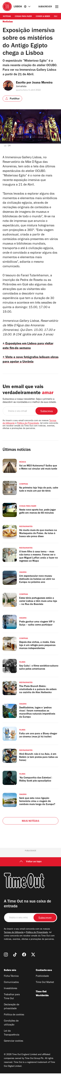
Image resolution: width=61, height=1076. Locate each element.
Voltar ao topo (33, 861)
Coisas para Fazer (23, 17)
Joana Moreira (42, 83)
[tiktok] (15, 954)
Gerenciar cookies (13, 1041)
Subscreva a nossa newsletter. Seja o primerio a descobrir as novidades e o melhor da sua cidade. (29, 401)
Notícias (7, 17)
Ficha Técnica (11, 976)
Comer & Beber (43, 17)
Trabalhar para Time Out (12, 996)
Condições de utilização (11, 1023)
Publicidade (42, 976)
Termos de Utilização (14, 933)
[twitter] (33, 954)
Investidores (10, 988)
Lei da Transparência (11, 1033)
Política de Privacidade (28, 423)
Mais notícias (30, 821)
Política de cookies (14, 1015)
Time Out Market (45, 982)
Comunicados (11, 982)
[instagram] (6, 954)
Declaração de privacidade (11, 1007)
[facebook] (24, 954)
